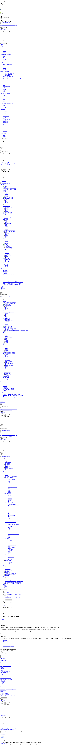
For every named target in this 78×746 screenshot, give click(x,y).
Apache (4, 136)
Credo (4, 106)
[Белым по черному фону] (0, 8)
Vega (4, 84)
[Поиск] (1, 147)
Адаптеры (5, 111)
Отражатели (5, 121)
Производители (6, 271)
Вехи (4, 118)
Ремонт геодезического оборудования (8, 689)
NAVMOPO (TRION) (7, 64)
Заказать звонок (4, 27)
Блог (1, 692)
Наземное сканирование (8, 76)
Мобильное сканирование (8, 73)
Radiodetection (6, 130)
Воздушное (7, 75)
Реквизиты (5, 273)
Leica (4, 88)
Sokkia (4, 89)
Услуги (1, 683)
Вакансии (5, 272)
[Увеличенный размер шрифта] (1, 4)
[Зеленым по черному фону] (0, 12)
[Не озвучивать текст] (1, 20)
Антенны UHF (6, 116)
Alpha (4, 48)
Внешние (7, 113)
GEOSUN (5, 67)
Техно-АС (5, 131)
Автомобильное (8, 74)
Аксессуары (3, 109)
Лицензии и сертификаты (8, 274)
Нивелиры (2, 80)
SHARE (4, 69)
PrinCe (4, 51)
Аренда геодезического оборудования (8, 685)
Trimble (4, 52)
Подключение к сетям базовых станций (8, 687)
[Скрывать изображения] (1, 16)
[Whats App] (40, 39)
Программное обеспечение (6, 103)
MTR (4, 87)
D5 (3, 57)
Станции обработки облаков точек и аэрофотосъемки (14, 78)
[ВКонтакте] (3, 140)
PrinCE (4, 68)
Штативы (5, 125)
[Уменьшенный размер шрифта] (1, 2)
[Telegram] (3, 142)
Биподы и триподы (7, 117)
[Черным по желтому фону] (0, 11)
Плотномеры (5, 122)
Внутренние (7, 114)
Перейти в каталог (4, 743)
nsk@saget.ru (3, 29)
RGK (4, 85)
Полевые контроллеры (5, 54)
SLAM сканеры (3, 62)
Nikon (4, 99)
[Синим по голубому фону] (0, 10)
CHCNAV (5, 65)
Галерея (4, 276)
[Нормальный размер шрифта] (1, 3)
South (4, 90)
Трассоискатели (4, 127)
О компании (5, 270)
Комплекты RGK (6, 86)
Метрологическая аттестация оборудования (9, 686)
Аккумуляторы (6, 112)
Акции (1, 44)
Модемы (4, 120)
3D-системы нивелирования (6, 45)
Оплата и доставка (4, 693)
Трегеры (4, 124)
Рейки (4, 123)
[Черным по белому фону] (0, 7)
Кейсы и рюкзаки (6, 119)
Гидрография (3, 133)
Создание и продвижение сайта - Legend (8, 728)
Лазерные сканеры (4, 71)
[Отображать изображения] (1, 15)
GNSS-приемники (4, 46)
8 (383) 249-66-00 (5, 23)
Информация (3, 690)
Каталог (2, 668)
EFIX (4, 50)
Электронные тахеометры (6, 93)
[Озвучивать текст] (1, 18)
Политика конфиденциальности (7, 729)
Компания (2, 658)
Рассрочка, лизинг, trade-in (8, 275)
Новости (2, 691)
